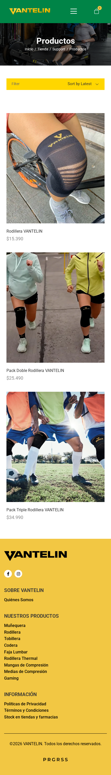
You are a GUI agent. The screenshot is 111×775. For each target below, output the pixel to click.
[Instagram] (18, 574)
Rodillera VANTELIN (24, 231)
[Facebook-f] (8, 574)
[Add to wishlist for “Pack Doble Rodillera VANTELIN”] (88, 357)
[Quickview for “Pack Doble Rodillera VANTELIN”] (55, 307)
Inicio (29, 49)
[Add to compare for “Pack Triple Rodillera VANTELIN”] (99, 496)
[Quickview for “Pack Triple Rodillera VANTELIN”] (55, 446)
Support (58, 49)
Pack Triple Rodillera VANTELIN (35, 509)
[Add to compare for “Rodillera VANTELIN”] (99, 218)
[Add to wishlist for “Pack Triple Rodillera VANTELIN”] (88, 496)
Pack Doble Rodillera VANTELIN (35, 370)
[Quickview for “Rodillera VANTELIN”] (55, 168)
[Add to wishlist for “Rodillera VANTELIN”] (88, 218)
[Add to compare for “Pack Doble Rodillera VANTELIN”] (99, 357)
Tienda (42, 49)
